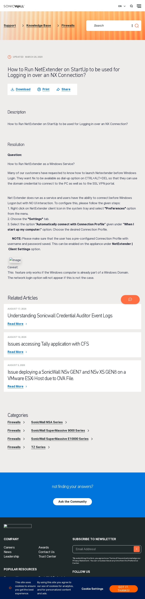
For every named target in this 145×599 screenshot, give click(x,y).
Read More (15, 323)
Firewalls (68, 25)
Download (23, 89)
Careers (9, 547)
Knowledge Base (38, 25)
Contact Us (47, 552)
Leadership (11, 556)
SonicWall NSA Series (47, 422)
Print (45, 89)
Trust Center (47, 556)
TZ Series (38, 447)
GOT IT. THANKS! (123, 589)
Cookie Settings (92, 588)
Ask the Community (72, 501)
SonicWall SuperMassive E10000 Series (60, 439)
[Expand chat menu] (130, 299)
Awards (44, 547)
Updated (18, 57)
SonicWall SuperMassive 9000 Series (58, 430)
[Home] (14, 6)
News (8, 552)
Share (66, 89)
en (120, 6)
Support (10, 25)
